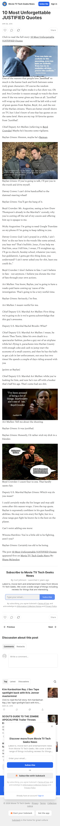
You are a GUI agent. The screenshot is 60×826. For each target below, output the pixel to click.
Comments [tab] (9, 646)
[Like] (5, 30)
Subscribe (43, 4)
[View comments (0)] (12, 30)
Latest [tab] (13, 681)
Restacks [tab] (21, 646)
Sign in (54, 4)
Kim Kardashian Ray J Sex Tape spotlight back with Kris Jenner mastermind (20, 693)
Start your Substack (22, 813)
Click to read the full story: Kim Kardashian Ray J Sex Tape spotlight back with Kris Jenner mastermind (22, 701)
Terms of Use (43, 782)
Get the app (43, 813)
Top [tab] (5, 681)
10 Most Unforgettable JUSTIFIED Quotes (34, 552)
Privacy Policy (29, 787)
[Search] (55, 681)
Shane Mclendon (11, 559)
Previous (11, 627)
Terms (43, 803)
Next (50, 627)
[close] (52, 726)
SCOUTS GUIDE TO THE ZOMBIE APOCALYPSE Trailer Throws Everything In (20, 720)
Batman (43, 137)
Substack (16, 820)
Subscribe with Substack (32, 775)
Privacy (35, 803)
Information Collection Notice (35, 785)
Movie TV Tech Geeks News (35, 556)
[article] (30, 699)
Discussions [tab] (23, 681)
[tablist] (14, 646)
